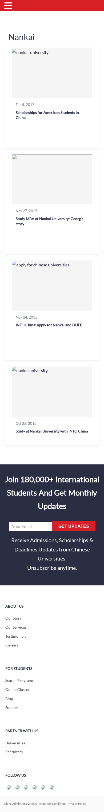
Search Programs (19, 680)
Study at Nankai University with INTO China (52, 431)
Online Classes (17, 689)
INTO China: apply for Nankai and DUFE (49, 325)
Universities (15, 743)
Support (12, 707)
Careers (11, 645)
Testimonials (15, 636)
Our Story (13, 618)
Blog (9, 698)
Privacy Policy (77, 803)
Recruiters (14, 751)
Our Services (15, 627)
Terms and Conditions (52, 803)
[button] (9, 6)
